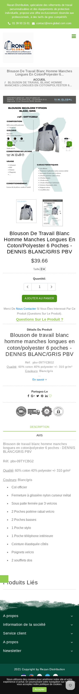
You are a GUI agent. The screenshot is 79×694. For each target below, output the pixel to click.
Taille (36, 267)
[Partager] (28, 394)
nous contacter (26, 306)
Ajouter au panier (39, 296)
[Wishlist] (50, 394)
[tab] (39, 425)
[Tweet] (37, 394)
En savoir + (39, 377)
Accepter (39, 689)
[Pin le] (42, 394)
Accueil (39, 79)
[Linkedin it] (46, 394)
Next (69, 143)
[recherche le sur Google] (33, 394)
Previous (9, 143)
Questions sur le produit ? (39, 317)
